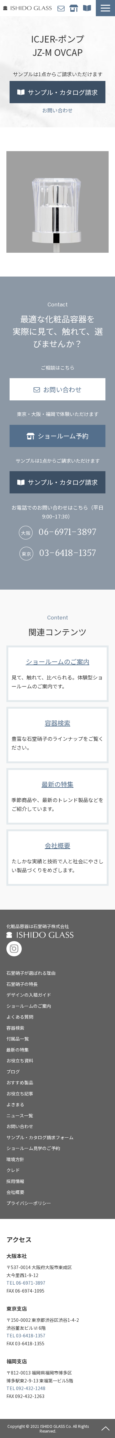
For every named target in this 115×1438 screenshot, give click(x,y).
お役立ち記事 (19, 1093)
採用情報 (15, 1181)
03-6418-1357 (67, 553)
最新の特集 (57, 796)
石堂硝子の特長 (22, 984)
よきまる (15, 1104)
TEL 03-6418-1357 (25, 1335)
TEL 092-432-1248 (25, 1388)
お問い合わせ (62, 8)
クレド (13, 1170)
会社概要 (57, 857)
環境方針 (15, 1159)
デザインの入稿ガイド (28, 995)
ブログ (13, 1071)
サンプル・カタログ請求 (87, 8)
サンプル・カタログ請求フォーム (39, 1137)
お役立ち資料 (19, 1060)
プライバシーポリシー (28, 1203)
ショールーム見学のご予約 (33, 1148)
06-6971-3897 (67, 533)
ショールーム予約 (74, 8)
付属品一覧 (17, 1038)
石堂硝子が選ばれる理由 (31, 973)
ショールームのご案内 (57, 673)
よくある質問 (19, 1016)
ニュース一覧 (19, 1115)
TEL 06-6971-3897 (25, 1283)
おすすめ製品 (19, 1082)
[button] (105, 8)
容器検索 (57, 735)
